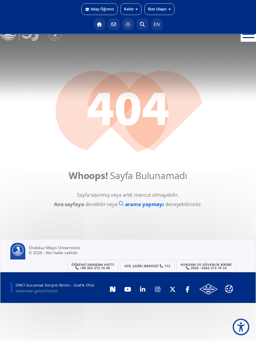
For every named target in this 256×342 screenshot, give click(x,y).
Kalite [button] (129, 8)
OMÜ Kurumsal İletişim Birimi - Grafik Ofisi (55, 285)
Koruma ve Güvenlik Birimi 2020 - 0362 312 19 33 (206, 266)
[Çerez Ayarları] (229, 289)
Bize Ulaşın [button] (157, 8)
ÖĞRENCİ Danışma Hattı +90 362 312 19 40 (92, 266)
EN (157, 24)
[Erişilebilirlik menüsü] (241, 327)
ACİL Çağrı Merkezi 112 (147, 266)
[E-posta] (114, 24)
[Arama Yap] (142, 24)
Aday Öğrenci (102, 8)
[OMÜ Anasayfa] (99, 24)
